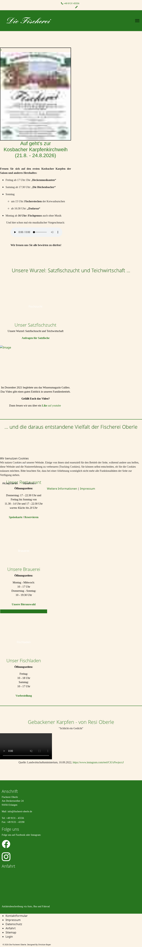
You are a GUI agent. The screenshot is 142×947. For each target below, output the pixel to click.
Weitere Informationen (62, 489)
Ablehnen (29, 483)
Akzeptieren (10, 483)
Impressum (87, 489)
